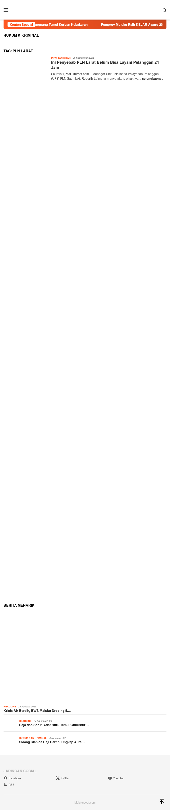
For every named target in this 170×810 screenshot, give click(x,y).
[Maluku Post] (85, 9)
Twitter (65, 778)
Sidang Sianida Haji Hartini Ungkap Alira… (52, 742)
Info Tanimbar (61, 57)
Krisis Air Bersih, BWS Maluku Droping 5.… (37, 711)
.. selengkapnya (151, 78)
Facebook (15, 778)
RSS (12, 784)
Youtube (118, 778)
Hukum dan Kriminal (33, 738)
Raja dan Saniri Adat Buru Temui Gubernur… (54, 725)
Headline (10, 706)
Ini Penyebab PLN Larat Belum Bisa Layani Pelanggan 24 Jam (105, 64)
